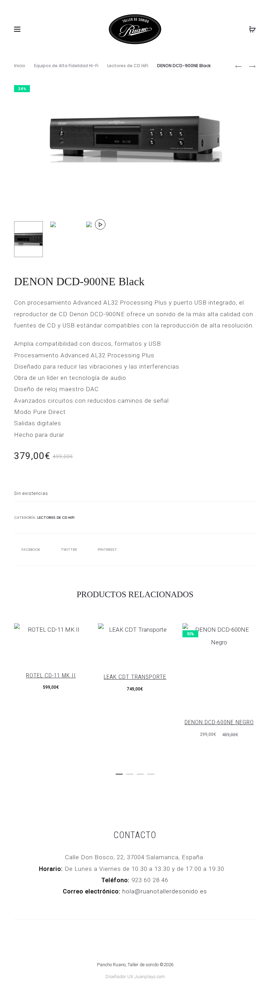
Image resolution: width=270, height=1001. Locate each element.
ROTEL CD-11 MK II (51, 675)
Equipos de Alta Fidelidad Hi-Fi (66, 66)
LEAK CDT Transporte (135, 676)
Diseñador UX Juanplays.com (135, 976)
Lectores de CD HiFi (127, 66)
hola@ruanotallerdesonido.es (164, 891)
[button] (119, 772)
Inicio (19, 66)
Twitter (69, 549)
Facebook (31, 549)
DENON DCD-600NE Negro (219, 722)
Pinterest (107, 549)
